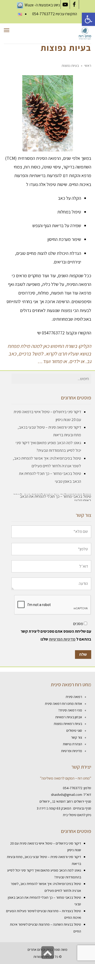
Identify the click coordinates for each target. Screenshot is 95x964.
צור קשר (76, 737)
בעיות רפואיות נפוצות (68, 723)
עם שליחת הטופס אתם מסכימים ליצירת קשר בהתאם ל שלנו (56, 635)
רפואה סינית (74, 696)
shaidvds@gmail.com (66, 794)
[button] (88, 19)
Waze (29, 5)
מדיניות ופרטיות (71, 751)
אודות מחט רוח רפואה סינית (63, 703)
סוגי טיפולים (74, 730)
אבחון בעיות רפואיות (68, 717)
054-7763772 (43, 14)
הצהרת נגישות (72, 744)
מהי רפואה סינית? (70, 710)
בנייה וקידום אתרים (40, 949)
